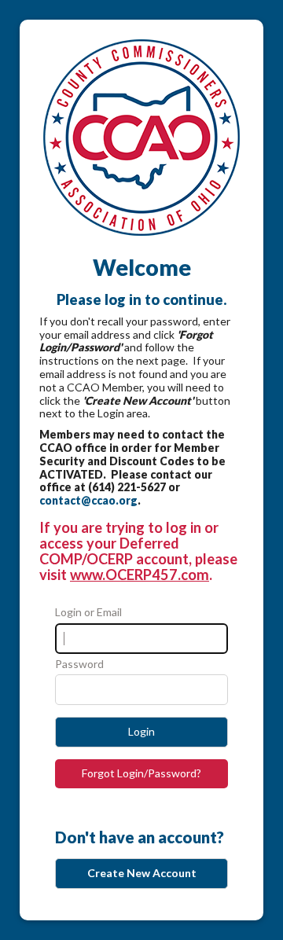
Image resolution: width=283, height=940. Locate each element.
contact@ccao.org (88, 500)
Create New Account (142, 872)
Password (79, 664)
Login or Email (88, 612)
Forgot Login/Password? (141, 773)
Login (141, 731)
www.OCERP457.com (139, 574)
